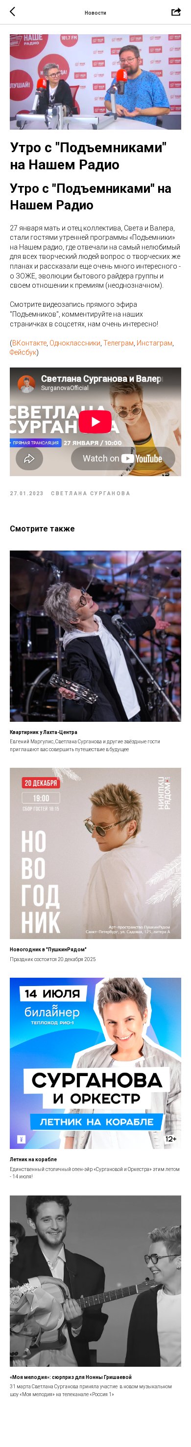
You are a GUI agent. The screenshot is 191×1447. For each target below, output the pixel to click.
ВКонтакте (29, 343)
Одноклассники (74, 343)
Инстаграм (154, 343)
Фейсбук (23, 352)
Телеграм (118, 343)
